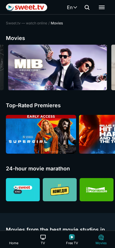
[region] (57, 67)
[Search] (87, 7)
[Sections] (101, 7)
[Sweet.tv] (26, 7)
